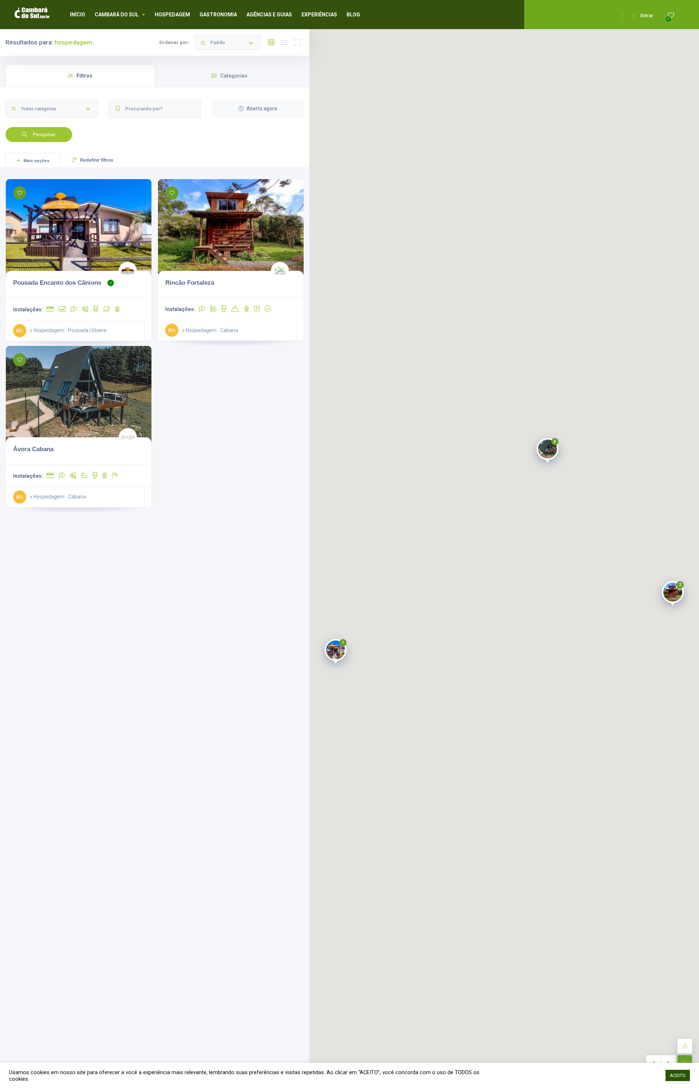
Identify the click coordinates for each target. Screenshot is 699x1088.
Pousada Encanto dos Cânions (57, 282)
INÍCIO (77, 14)
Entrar (646, 15)
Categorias (234, 76)
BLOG (353, 14)
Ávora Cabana (33, 449)
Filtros (84, 76)
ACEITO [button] (678, 1075)
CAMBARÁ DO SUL (117, 14)
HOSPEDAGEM (172, 14)
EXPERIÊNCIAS (319, 14)
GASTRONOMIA (218, 14)
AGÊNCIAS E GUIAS (269, 14)
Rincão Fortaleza (189, 282)
